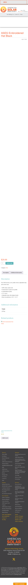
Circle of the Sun (5, 501)
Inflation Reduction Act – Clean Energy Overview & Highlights (20, 460)
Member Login (18, 519)
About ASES (4, 454)
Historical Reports (18, 508)
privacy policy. (4, 569)
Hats (7, 267)
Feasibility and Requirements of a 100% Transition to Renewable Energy (20, 488)
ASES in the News (5, 471)
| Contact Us (16, 14)
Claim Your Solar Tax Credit (19, 496)
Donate (16, 514)
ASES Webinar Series (19, 457)
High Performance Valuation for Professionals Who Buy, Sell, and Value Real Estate (20, 472)
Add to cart (9, 263)
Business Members (5, 499)
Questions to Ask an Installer (19, 499)
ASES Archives (18, 510)
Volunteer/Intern (5, 463)
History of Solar (18, 477)
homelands (17, 571)
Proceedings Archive (6, 489)
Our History (4, 456)
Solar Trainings (18, 465)
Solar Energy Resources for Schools (20, 455)
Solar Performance (18, 506)
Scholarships (17, 479)
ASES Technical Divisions (7, 461)
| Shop (21, 14)
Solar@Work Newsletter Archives (19, 502)
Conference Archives (6, 488)
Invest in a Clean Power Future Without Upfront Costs (19, 492)
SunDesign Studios (18, 574)
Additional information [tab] (16, 272)
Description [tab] (6, 272)
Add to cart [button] (5, 438)
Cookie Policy (19, 567)
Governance (4, 476)
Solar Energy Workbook (19, 463)
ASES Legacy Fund (6, 503)
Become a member (19, 517)
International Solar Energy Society (16, 568)
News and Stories (18, 484)
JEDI (3, 467)
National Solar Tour (6, 484)
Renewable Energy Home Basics (20, 468)
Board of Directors (5, 458)
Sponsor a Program (19, 516)
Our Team (4, 459)
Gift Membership (5, 510)
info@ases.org (16, 554)
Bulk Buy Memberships (6, 508)
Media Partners (5, 512)
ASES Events (4, 469)
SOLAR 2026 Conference (7, 486)
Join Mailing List (10, 14)
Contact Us (4, 478)
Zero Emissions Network (7, 493)
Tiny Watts (17, 475)
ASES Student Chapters (6, 506)
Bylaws (3, 472)
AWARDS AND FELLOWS (7, 465)
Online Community (6, 497)
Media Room (17, 504)
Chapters (4, 504)
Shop (3, 480)
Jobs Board (17, 512)
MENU (5, 2)
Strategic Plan (4, 474)
